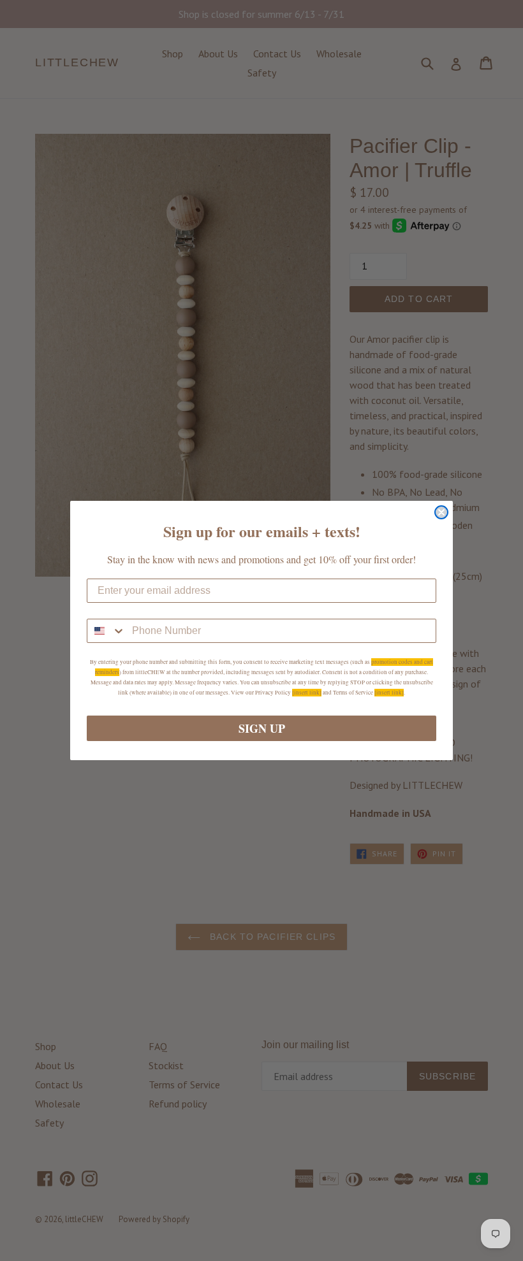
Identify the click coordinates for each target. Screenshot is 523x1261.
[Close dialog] (441, 512)
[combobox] (106, 630)
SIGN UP (262, 728)
